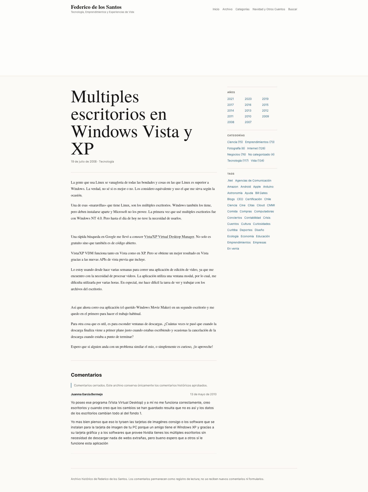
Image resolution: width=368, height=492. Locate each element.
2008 (230, 122)
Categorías (243, 9)
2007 (248, 122)
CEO (240, 199)
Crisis (266, 217)
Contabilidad (252, 217)
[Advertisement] (184, 47)
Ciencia (232, 205)
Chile (267, 199)
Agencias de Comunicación (253, 180)
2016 (248, 105)
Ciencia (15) (235, 142)
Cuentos (233, 224)
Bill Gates (261, 193)
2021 (230, 99)
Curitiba (232, 230)
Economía (247, 236)
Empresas (259, 242)
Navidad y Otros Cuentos (269, 9)
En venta (233, 248)
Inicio (216, 9)
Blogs (231, 199)
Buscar (292, 9)
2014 (230, 110)
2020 (248, 99)
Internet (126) (256, 148)
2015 (265, 105)
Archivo (227, 9)
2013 (248, 110)
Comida (232, 211)
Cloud (261, 205)
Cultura (246, 224)
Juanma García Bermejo (87, 394)
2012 (265, 110)
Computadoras (264, 211)
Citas (251, 205)
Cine (242, 205)
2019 (265, 99)
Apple (257, 186)
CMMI (271, 205)
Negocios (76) (236, 154)
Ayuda (249, 193)
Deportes (246, 230)
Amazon (232, 186)
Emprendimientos (239, 242)
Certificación (253, 199)
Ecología (232, 236)
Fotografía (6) (236, 148)
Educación (263, 236)
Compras (246, 211)
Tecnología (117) (238, 160)
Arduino (268, 186)
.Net (230, 180)
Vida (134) (257, 160)
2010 (248, 116)
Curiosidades (261, 224)
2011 (230, 116)
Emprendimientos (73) (259, 142)
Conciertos (234, 217)
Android (246, 186)
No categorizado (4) (261, 154)
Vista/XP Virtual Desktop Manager (169, 236)
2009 (265, 116)
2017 (230, 105)
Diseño (259, 230)
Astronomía (234, 193)
